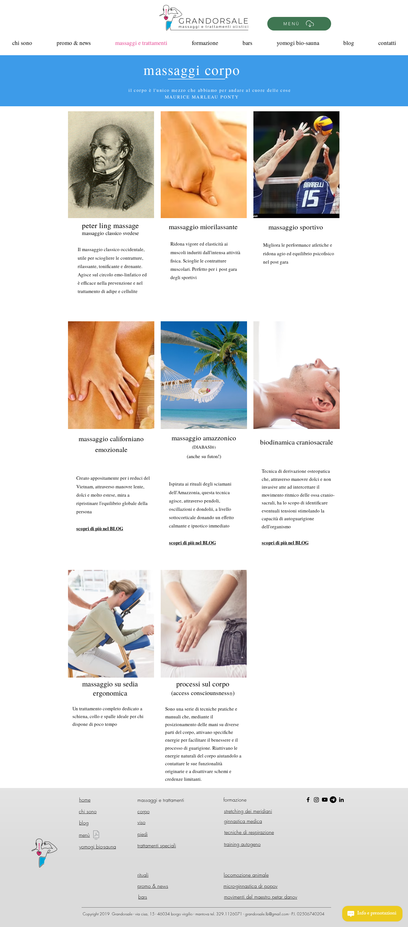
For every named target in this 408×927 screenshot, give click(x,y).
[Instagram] (316, 799)
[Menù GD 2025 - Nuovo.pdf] (96, 836)
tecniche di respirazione (249, 832)
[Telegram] (333, 799)
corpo (143, 811)
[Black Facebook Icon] (308, 799)
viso (141, 822)
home (84, 799)
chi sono (88, 811)
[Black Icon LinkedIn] (341, 799)
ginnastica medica (243, 821)
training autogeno (242, 844)
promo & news (152, 886)
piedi (142, 834)
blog (84, 822)
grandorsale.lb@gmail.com (267, 913)
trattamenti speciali (156, 845)
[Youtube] (324, 799)
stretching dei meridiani (248, 811)
